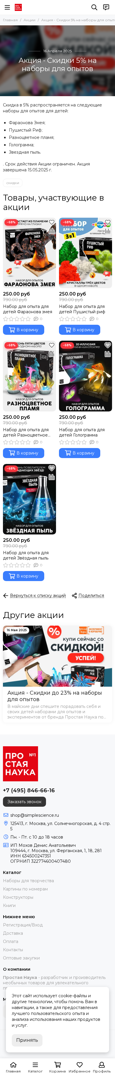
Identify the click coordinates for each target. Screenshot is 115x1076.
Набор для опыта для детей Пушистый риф (82, 309)
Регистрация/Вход (23, 925)
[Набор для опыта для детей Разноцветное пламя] (29, 376)
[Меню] (7, 7)
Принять (27, 1040)
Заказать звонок (24, 801)
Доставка (13, 933)
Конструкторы (18, 897)
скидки (12, 183)
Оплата (10, 941)
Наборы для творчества (28, 880)
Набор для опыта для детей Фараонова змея (27, 309)
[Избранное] (51, 222)
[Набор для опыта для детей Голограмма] (85, 376)
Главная (10, 20)
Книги (9, 905)
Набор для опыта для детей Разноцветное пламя (26, 432)
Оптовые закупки (21, 958)
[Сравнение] (51, 231)
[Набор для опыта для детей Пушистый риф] (85, 253)
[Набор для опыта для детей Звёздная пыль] (29, 499)
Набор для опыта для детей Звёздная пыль (26, 555)
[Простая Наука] (18, 7)
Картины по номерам (25, 889)
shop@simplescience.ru (34, 815)
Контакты (13, 949)
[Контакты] (106, 7)
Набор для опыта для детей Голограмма (82, 432)
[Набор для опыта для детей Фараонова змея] (29, 253)
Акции (29, 20)
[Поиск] (94, 7)
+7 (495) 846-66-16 (29, 790)
